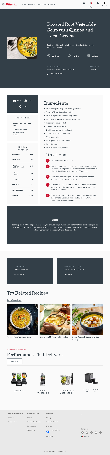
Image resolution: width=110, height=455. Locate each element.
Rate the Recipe (19, 275)
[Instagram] (100, 432)
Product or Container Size (22, 124)
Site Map (49, 426)
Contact (29, 418)
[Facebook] (82, 432)
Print (30, 101)
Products (24, 4)
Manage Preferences (56, 74)
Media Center (12, 422)
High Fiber (59, 69)
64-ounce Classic (18, 132)
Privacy (48, 418)
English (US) (91, 6)
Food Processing (43, 392)
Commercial (51, 4)
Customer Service (33, 414)
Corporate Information (15, 414)
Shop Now (14, 361)
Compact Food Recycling (91, 390)
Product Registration (34, 422)
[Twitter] (87, 432)
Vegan (65, 69)
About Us (11, 418)
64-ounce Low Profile (20, 130)
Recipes (30, 4)
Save (19, 101)
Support (44, 4)
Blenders (19, 391)
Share (25, 106)
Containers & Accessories (67, 392)
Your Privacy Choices (53, 430)
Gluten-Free (51, 69)
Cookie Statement (52, 422)
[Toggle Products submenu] (20, 4)
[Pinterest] (91, 432)
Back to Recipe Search (14, 300)
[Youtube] (96, 432)
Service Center (32, 426)
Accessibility (50, 436)
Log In (97, 6)
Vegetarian (71, 69)
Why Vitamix (37, 4)
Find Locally (105, 6)
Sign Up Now (68, 275)
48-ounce (16, 135)
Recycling (49, 414)
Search (84, 6)
